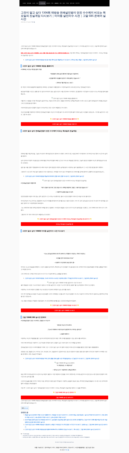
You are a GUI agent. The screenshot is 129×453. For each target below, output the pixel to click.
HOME (24, 3)
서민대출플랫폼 (80, 447)
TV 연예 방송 (42, 3)
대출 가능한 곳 (39, 447)
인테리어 (48, 3)
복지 (52, 3)
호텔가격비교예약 (61, 447)
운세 (64, 3)
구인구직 (77, 3)
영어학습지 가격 (50, 447)
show (26, 408)
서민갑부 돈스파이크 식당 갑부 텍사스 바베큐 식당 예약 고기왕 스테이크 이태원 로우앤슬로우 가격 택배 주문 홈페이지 (53, 435)
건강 (37, 3)
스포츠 (33, 3)
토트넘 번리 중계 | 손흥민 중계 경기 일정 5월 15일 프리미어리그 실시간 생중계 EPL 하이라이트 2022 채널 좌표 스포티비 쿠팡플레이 (56, 437)
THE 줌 (67, 450)
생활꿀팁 (56, 3)
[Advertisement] (64, 35)
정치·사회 (72, 3)
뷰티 (61, 3)
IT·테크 (67, 3)
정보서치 (71, 447)
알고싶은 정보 (90, 447)
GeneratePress (70, 442)
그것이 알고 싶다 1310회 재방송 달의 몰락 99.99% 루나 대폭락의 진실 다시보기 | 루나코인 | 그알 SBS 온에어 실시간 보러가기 (62, 429)
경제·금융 (29, 3)
